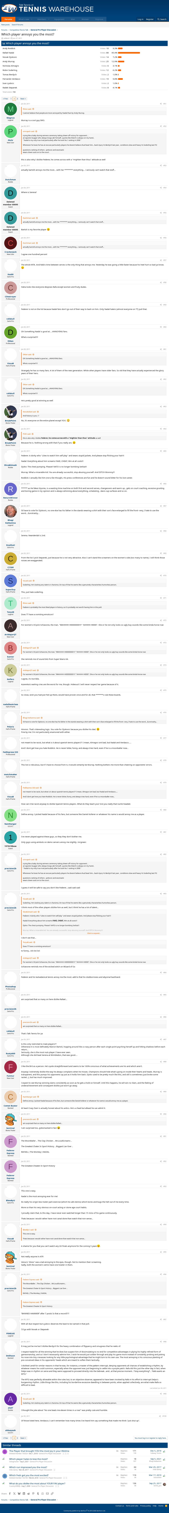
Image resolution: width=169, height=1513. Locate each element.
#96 (164, 1274)
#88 (164, 1062)
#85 (164, 995)
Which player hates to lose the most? (28, 1458)
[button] (31, 19)
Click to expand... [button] (93, 933)
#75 (164, 690)
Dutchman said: (29, 218)
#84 (164, 972)
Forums (8, 19)
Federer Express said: (31, 1279)
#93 (164, 1186)
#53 (164, 165)
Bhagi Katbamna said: (31, 718)
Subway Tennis (156, 1453)
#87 (164, 1039)
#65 (164, 451)
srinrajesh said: (28, 131)
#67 (164, 506)
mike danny (13, 1470)
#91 (164, 1136)
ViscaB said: (27, 581)
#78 (164, 760)
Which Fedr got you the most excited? (28, 1475)
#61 (164, 349)
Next (22, 98)
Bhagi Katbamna (155, 1461)
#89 (164, 1091)
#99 (164, 1394)
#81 (164, 832)
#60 (164, 327)
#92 (164, 1161)
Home (160, 1506)
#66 (164, 484)
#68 (164, 531)
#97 (164, 1319)
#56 (164, 238)
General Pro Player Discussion (50, 1453)
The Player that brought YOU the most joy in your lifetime (39, 1450)
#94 (164, 1224)
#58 (164, 282)
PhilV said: (27, 434)
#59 (164, 305)
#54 (164, 188)
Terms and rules (132, 1506)
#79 (164, 782)
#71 (164, 598)
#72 (164, 620)
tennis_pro (157, 1486)
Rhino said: (27, 109)
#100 (164, 1416)
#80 (164, 810)
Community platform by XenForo (84, 1511)
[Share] (161, 103)
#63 (164, 406)
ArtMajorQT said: (29, 648)
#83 (164, 893)
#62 (164, 379)
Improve (99, 19)
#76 (164, 712)
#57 (164, 260)
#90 (164, 1114)
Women (85, 19)
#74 (164, 665)
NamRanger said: (29, 1097)
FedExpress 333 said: (31, 788)
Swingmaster (14, 1461)
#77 (164, 738)
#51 (164, 104)
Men (73, 19)
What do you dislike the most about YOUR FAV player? (37, 1483)
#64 (164, 429)
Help (154, 1506)
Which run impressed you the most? (28, 1467)
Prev (6, 98)
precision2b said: (29, 1022)
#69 (164, 553)
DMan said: (27, 354)
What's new (24, 19)
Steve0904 (157, 1477)
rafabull (6, 38)
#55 (164, 213)
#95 (164, 1252)
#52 (164, 126)
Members (41, 19)
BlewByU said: (28, 1230)
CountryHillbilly (14, 1486)
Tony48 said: (27, 942)
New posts (5, 24)
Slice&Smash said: (30, 912)
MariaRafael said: (29, 412)
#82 (164, 854)
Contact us (120, 1506)
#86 (164, 1017)
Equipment (59, 19)
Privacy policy (145, 1506)
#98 (164, 1342)
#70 (164, 575)
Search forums (17, 24)
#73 (164, 643)
